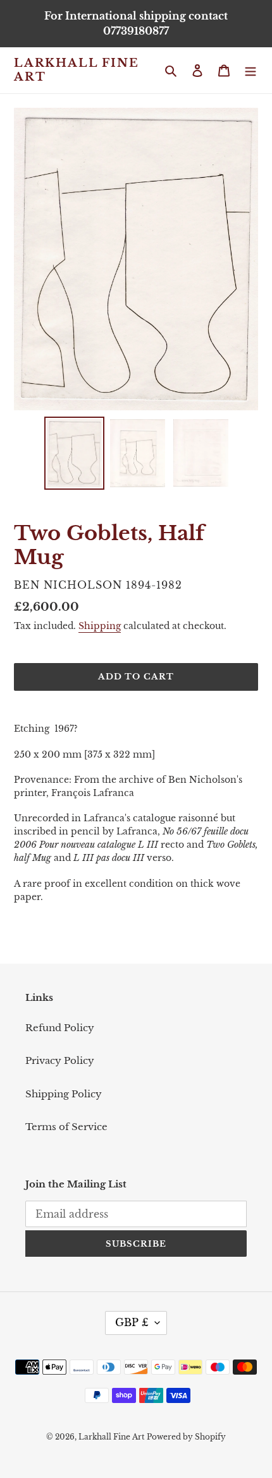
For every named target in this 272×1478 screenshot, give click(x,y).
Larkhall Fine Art (76, 70)
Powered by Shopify (186, 1436)
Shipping (99, 626)
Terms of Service (66, 1127)
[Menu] (250, 70)
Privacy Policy (59, 1060)
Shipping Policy (63, 1094)
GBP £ (132, 1322)
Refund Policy (59, 1028)
